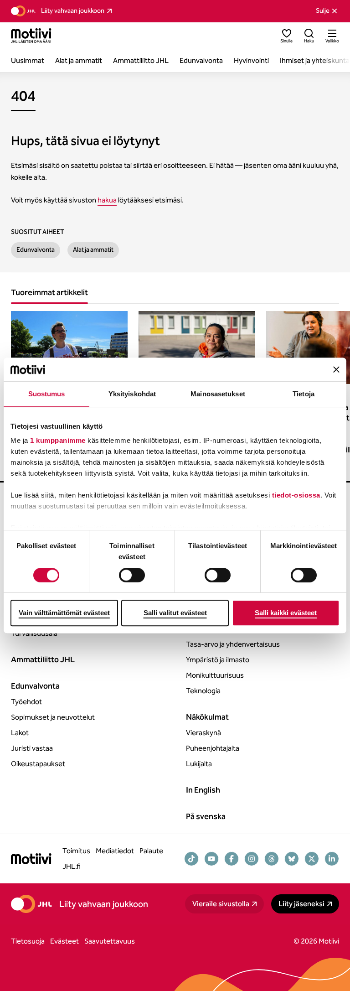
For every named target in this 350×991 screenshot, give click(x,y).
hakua (107, 200)
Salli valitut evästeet (175, 613)
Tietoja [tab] (303, 394)
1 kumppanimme (58, 441)
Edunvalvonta (35, 250)
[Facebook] (231, 858)
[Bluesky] (291, 858)
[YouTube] (211, 858)
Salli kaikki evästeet (286, 613)
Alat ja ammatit (93, 250)
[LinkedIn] (331, 858)
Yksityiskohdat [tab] (132, 394)
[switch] (132, 575)
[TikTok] (191, 858)
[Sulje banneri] (336, 369)
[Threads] (271, 858)
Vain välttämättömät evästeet (64, 613)
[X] (311, 858)
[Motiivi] (31, 35)
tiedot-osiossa (296, 495)
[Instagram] (251, 858)
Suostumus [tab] (46, 394)
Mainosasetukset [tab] (217, 394)
